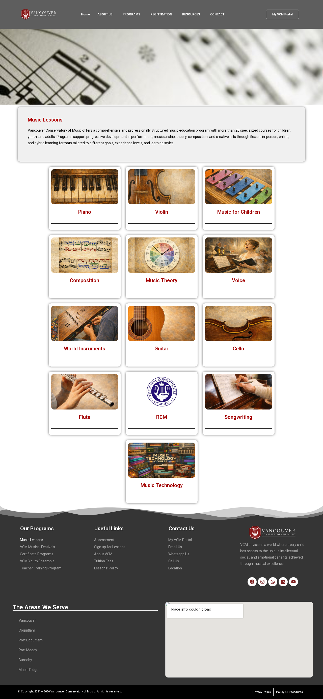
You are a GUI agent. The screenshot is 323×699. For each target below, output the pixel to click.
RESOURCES (191, 14)
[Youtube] (293, 581)
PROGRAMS (131, 14)
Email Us (175, 547)
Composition (84, 280)
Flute (84, 417)
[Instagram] (262, 581)
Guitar (161, 349)
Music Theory (161, 280)
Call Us (173, 561)
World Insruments (84, 349)
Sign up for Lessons (109, 547)
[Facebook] (252, 581)
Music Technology (162, 485)
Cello (238, 349)
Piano (84, 212)
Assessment (104, 540)
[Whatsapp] (272, 581)
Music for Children (238, 212)
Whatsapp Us (178, 554)
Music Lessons (31, 540)
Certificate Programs (36, 554)
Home (85, 14)
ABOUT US (105, 14)
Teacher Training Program (41, 568)
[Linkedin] (283, 581)
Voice (238, 280)
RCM (161, 417)
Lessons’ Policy (106, 568)
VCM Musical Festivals (37, 547)
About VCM (103, 554)
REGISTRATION (161, 14)
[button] (106, 14)
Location (175, 568)
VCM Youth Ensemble (37, 561)
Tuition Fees (103, 561)
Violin (161, 212)
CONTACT (217, 14)
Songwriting (238, 417)
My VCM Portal (180, 540)
